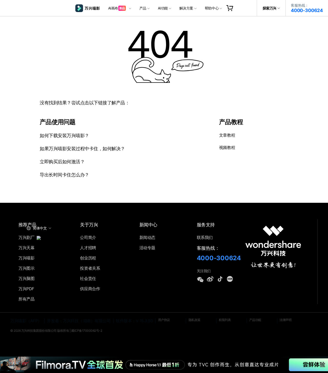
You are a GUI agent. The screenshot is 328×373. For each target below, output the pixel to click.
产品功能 (255, 320)
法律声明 (285, 320)
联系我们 (205, 237)
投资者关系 (90, 268)
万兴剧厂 (27, 237)
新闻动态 (147, 237)
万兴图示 (26, 268)
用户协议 (164, 320)
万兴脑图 (26, 278)
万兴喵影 (26, 257)
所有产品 (26, 298)
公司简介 (88, 237)
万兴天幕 (26, 247)
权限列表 (225, 320)
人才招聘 (88, 247)
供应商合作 (90, 288)
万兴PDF (26, 288)
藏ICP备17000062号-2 (86, 330)
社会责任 (88, 278)
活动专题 (147, 247)
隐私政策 (194, 320)
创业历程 (88, 257)
